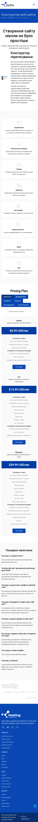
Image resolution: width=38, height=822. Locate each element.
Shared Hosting (5, 739)
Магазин (11, 17)
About (3, 755)
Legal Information (6, 778)
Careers (3, 764)
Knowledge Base (6, 797)
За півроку (7, 301)
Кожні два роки (9, 305)
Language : (23, 816)
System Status (5, 803)
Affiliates (4, 761)
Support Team (5, 806)
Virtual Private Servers (7, 742)
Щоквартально (21, 296)
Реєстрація (19, 367)
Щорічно (18, 301)
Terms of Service (6, 784)
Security (3, 775)
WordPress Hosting (6, 736)
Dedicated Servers (6, 745)
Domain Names (5, 748)
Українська (25, 819)
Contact (3, 794)
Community (4, 767)
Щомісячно (7, 296)
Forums (3, 800)
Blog (2, 758)
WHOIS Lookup (5, 786)
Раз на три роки (23, 305)
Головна (4, 17)
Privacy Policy (5, 781)
